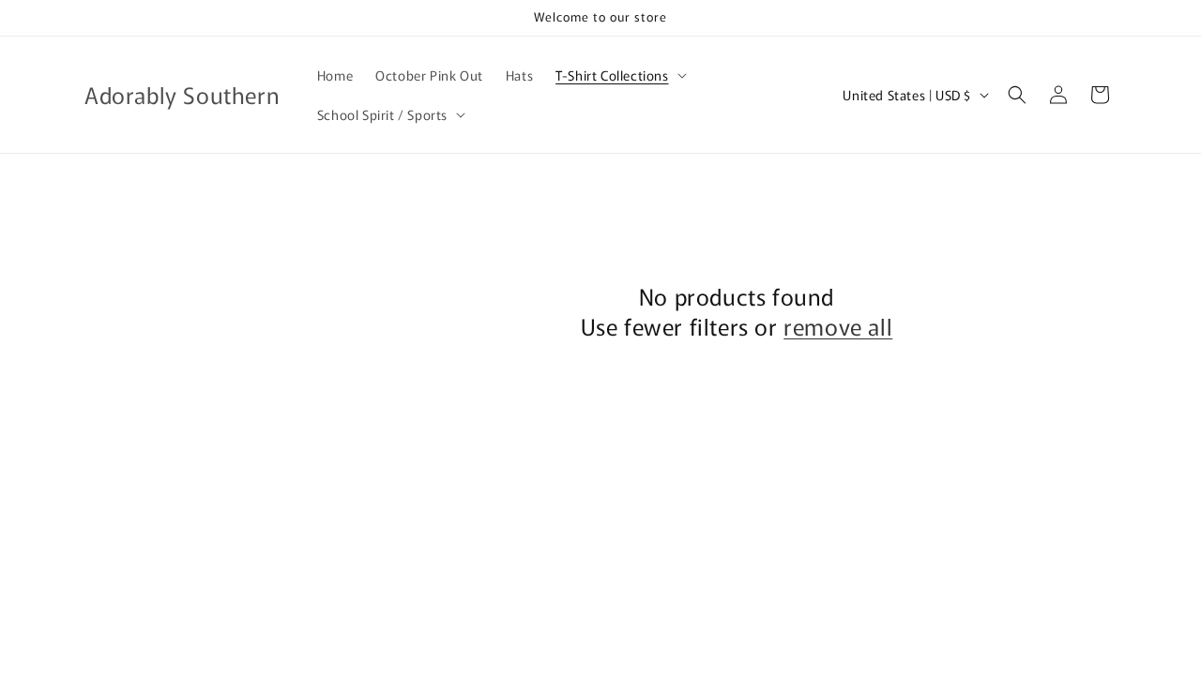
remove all (837, 325)
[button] (618, 75)
